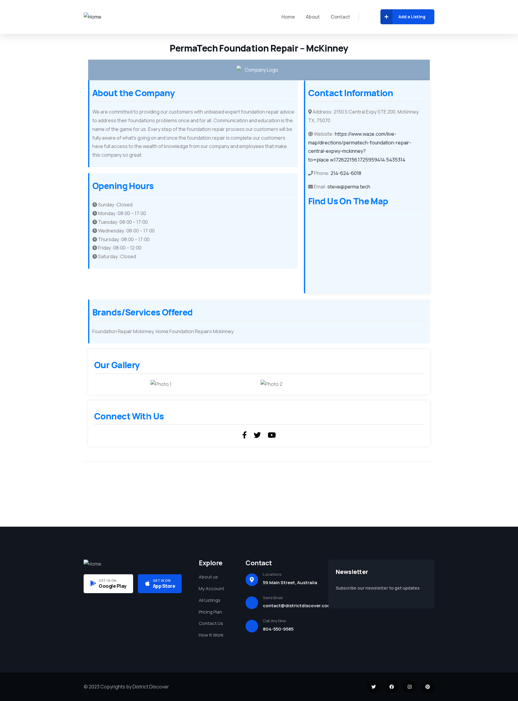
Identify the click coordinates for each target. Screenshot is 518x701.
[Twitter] (373, 687)
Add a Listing (411, 16)
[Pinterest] (427, 687)
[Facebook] (391, 687)
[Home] (92, 17)
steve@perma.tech (348, 186)
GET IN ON (108, 580)
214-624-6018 (346, 173)
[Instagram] (409, 687)
